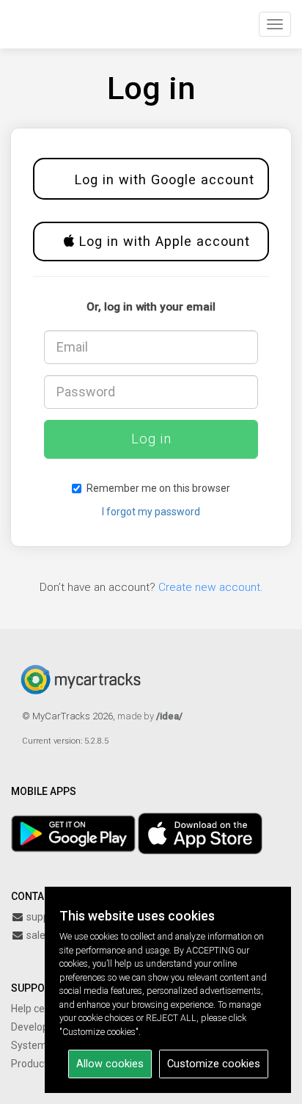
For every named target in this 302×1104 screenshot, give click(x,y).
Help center (37, 1008)
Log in (151, 438)
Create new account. (210, 587)
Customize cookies (213, 1063)
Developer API (43, 1027)
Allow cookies (110, 1063)
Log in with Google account (162, 179)
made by (150, 716)
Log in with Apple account (162, 241)
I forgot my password (151, 512)
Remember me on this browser (158, 488)
